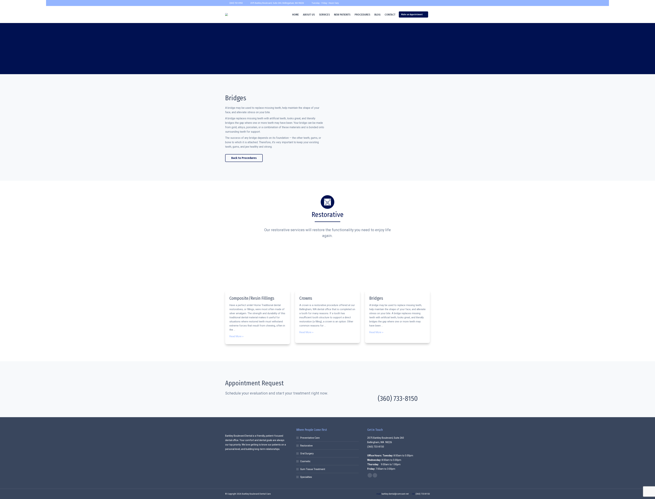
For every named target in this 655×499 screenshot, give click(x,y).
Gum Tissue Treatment (312, 469)
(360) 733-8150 (236, 3)
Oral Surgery (307, 453)
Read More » (236, 336)
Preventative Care (310, 437)
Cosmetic (305, 461)
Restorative (306, 445)
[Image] (257, 270)
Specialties (306, 477)
